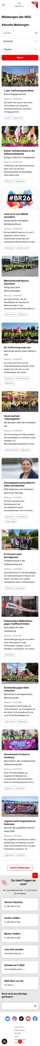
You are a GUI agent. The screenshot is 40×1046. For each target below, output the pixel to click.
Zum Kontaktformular (13, 969)
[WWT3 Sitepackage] (34, 4)
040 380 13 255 (13, 922)
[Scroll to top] (35, 875)
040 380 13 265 (13, 938)
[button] (4, 1041)
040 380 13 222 (13, 906)
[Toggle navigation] (3, 5)
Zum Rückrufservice (12, 953)
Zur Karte (8, 985)
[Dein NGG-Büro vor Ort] (20, 1041)
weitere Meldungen (20, 867)
